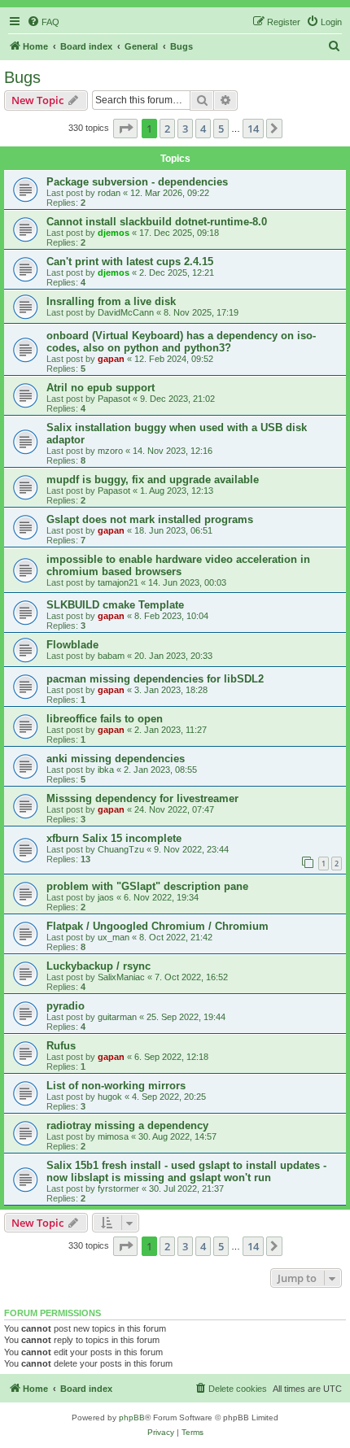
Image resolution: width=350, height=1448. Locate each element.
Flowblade (72, 645)
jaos (106, 897)
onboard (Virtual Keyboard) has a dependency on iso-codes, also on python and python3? (181, 341)
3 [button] (185, 128)
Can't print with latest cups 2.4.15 (129, 261)
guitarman (117, 1017)
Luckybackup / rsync (98, 966)
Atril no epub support (100, 388)
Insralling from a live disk (111, 301)
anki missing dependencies (115, 758)
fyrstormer (118, 1188)
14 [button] (253, 128)
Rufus (61, 1046)
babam (111, 656)
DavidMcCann (126, 312)
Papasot (114, 398)
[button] (125, 128)
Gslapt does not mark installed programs (149, 519)
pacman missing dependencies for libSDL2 (155, 679)
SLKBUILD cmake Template (115, 605)
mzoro (110, 451)
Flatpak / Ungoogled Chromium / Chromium (157, 926)
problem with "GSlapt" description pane (147, 886)
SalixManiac (121, 977)
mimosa (113, 1136)
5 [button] (221, 128)
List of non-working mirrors (116, 1085)
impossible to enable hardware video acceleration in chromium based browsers (178, 565)
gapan (111, 359)
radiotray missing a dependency (127, 1125)
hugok (110, 1096)
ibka (106, 769)
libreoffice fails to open (104, 719)
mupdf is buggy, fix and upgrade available (152, 479)
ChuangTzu (121, 849)
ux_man (113, 937)
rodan (109, 193)
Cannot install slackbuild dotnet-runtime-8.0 (156, 222)
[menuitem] (43, 22)
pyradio (65, 1006)
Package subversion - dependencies (137, 182)
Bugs (22, 77)
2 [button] (167, 128)
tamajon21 (118, 582)
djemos (113, 233)
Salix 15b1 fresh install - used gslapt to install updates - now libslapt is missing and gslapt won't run (186, 1171)
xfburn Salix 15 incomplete (114, 838)
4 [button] (203, 128)
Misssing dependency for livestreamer (142, 798)
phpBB (132, 1417)
